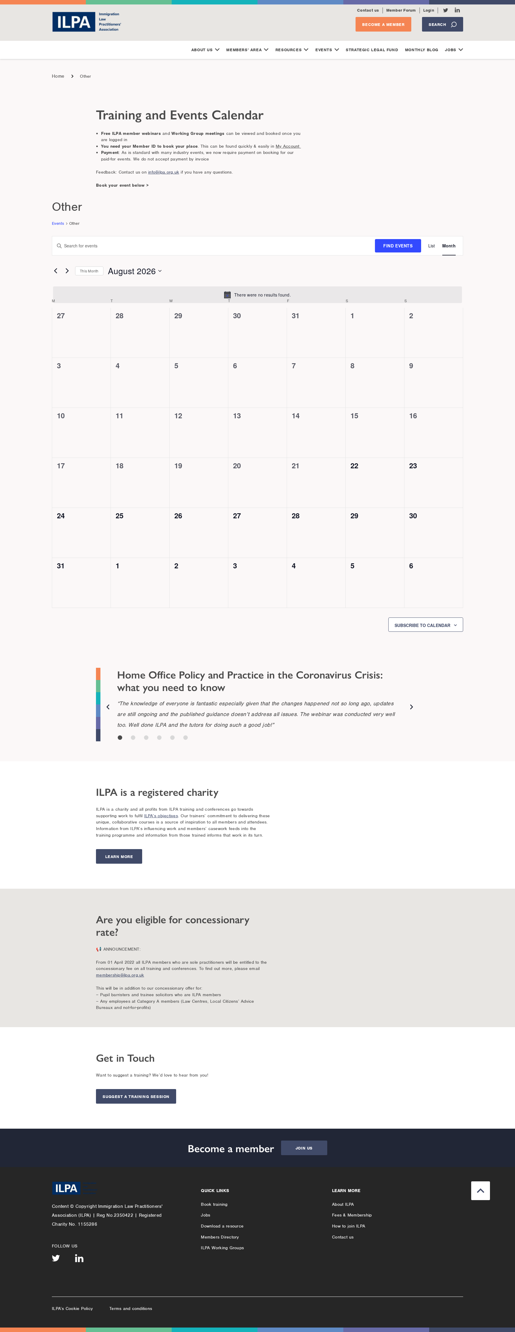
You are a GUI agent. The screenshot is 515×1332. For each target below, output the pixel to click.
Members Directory (220, 1237)
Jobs (450, 49)
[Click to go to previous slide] (107, 708)
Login (428, 10)
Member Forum (401, 10)
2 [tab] (133, 737)
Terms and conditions (130, 1308)
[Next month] (67, 270)
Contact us (368, 10)
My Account (288, 146)
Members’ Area (244, 49)
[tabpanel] (259, 688)
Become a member (383, 24)
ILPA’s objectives (161, 815)
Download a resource (222, 1226)
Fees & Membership (352, 1215)
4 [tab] (159, 737)
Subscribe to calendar (422, 625)
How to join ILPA (348, 1226)
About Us (202, 49)
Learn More (119, 856)
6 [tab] (185, 737)
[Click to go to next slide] (411, 708)
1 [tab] (120, 737)
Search (437, 24)
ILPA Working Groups (222, 1247)
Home (58, 76)
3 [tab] (146, 737)
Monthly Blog (421, 49)
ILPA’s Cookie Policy (72, 1308)
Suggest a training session (136, 1096)
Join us (304, 1148)
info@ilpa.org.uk (163, 172)
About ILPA (343, 1204)
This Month (89, 270)
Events (323, 49)
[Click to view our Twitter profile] (445, 10)
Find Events (398, 246)
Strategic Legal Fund (372, 49)
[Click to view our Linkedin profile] (457, 10)
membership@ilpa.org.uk (120, 975)
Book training (214, 1204)
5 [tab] (172, 737)
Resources (288, 49)
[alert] (257, 294)
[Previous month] (55, 270)
